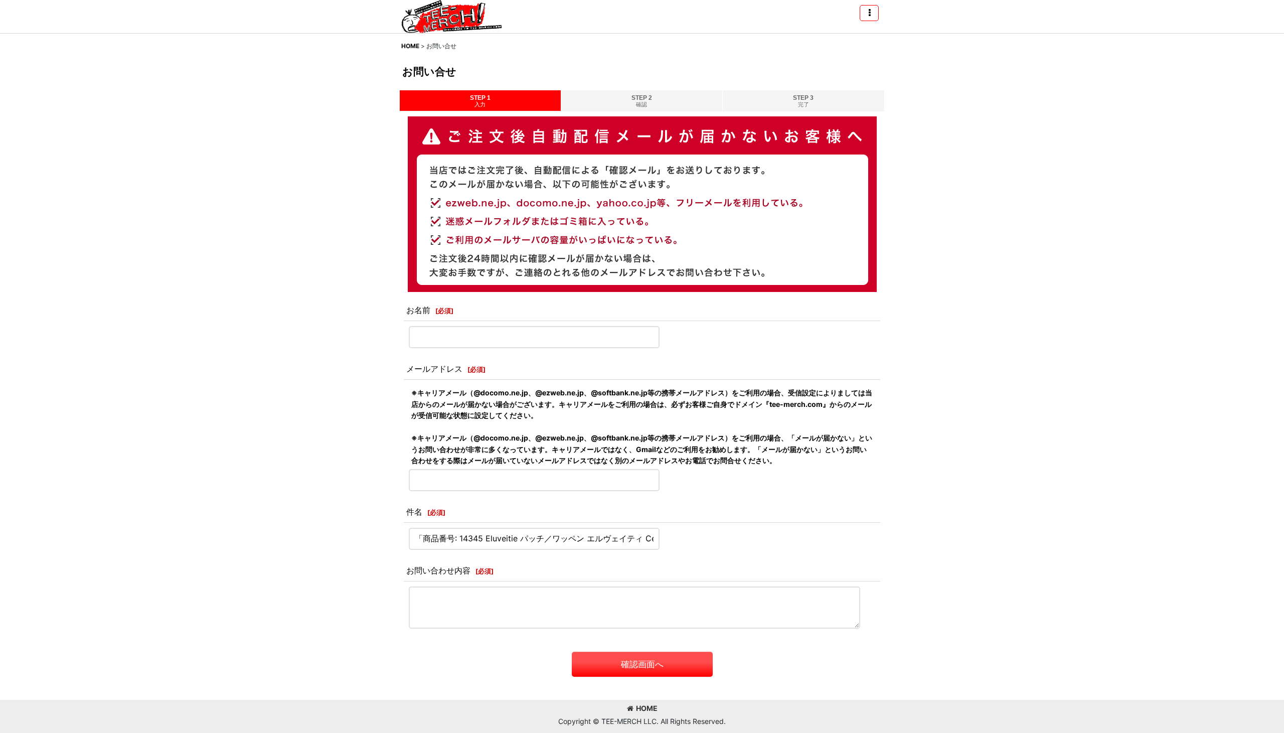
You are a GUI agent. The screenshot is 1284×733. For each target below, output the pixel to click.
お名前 (418, 310)
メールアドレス (434, 369)
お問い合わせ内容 (438, 570)
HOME (647, 708)
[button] (869, 13)
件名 (414, 512)
